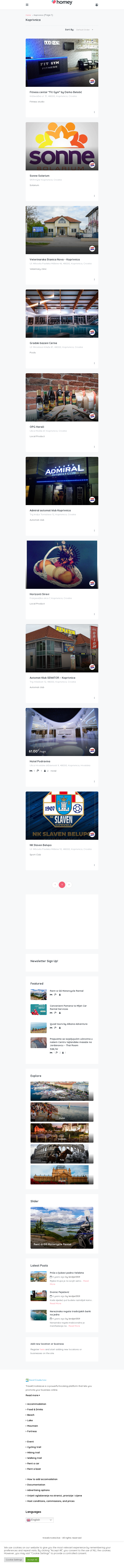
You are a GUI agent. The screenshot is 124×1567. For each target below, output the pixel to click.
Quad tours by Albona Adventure (69, 1024)
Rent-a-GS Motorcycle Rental (66, 990)
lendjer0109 (74, 1277)
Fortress (32, 1431)
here (42, 1349)
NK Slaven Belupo (41, 845)
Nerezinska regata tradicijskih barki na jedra (70, 1313)
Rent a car (33, 1463)
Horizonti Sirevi (39, 594)
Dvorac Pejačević (59, 1292)
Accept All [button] (32, 1559)
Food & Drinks (35, 1409)
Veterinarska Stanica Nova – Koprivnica (55, 259)
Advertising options (38, 1490)
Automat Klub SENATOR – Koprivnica (52, 677)
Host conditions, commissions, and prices (50, 1501)
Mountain (32, 1425)
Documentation (36, 1484)
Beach (30, 1414)
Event (30, 1441)
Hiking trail (33, 1452)
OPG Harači (37, 426)
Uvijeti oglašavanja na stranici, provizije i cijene (54, 1495)
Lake (30, 1420)
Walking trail (34, 1458)
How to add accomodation (42, 1479)
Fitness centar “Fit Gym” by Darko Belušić (56, 92)
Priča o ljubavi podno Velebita (67, 1272)
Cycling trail (34, 1447)
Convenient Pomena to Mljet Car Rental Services (68, 1007)
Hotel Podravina (40, 761)
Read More (55, 1303)
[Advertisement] (62, 921)
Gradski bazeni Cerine (43, 343)
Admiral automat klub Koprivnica (50, 510)
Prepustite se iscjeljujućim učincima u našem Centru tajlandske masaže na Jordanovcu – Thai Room (71, 1042)
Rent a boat (34, 1468)
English (35, 1519)
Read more (32, 1395)
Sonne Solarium (39, 175)
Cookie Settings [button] (14, 1559)
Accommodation (36, 1404)
